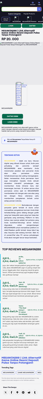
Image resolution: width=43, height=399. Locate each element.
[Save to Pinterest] (23, 392)
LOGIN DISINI (12, 122)
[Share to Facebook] (11, 392)
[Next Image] (41, 64)
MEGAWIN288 (9, 161)
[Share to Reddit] (29, 392)
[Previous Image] (1, 64)
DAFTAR (32, 26)
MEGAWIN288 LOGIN (12, 205)
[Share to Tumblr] (34, 392)
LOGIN (10, 26)
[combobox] (19, 9)
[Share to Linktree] (17, 392)
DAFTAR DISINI (12, 116)
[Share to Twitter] (5, 392)
